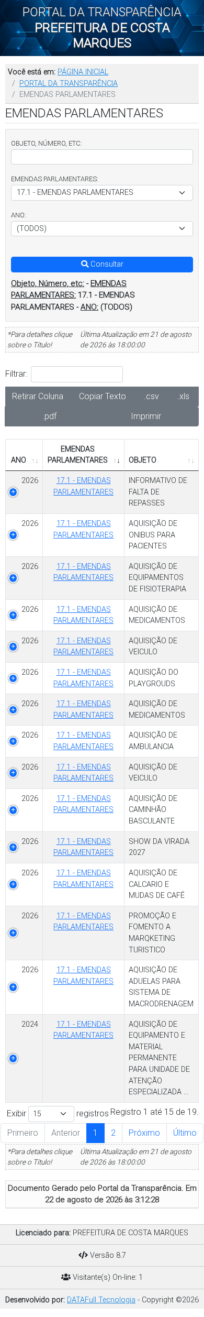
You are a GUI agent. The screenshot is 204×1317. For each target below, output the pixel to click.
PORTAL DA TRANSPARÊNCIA (68, 83)
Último (185, 1133)
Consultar (105, 264)
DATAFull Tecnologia (101, 1300)
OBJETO (142, 460)
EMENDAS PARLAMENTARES (78, 455)
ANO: (18, 215)
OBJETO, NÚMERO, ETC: (46, 143)
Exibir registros (58, 1113)
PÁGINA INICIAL (83, 72)
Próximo (144, 1133)
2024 (29, 1024)
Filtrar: (16, 374)
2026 (29, 523)
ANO (18, 460)
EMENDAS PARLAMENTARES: (54, 179)
